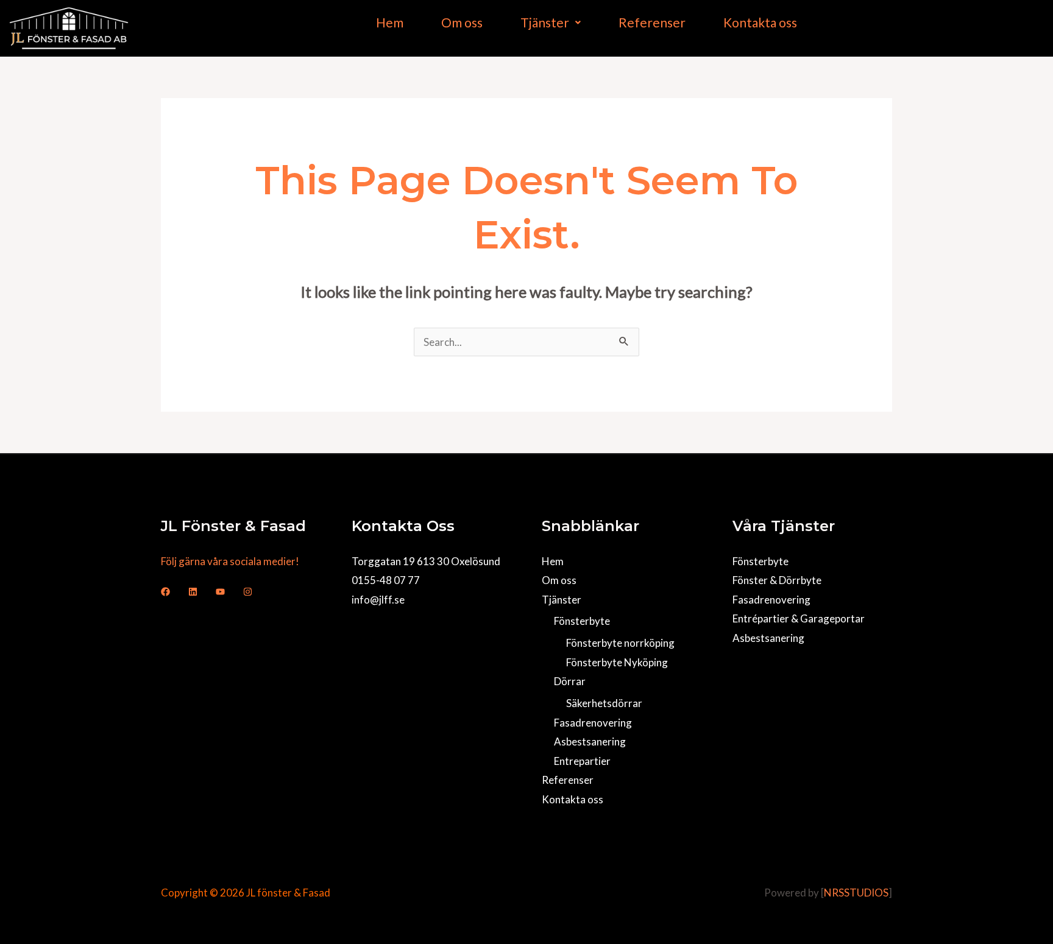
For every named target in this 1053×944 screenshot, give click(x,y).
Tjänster (544, 22)
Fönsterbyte (582, 621)
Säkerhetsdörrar (604, 703)
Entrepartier (582, 761)
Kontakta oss (760, 22)
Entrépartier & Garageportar (798, 618)
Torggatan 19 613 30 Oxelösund (426, 561)
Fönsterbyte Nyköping (617, 662)
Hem (389, 22)
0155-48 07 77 (386, 580)
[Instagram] (247, 591)
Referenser (652, 22)
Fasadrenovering (593, 722)
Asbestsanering (590, 741)
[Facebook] (165, 591)
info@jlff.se (378, 599)
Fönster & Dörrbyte (776, 580)
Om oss (462, 22)
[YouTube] (220, 591)
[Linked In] (192, 591)
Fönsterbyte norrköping (620, 642)
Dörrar (570, 681)
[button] (551, 22)
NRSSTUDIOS (856, 892)
